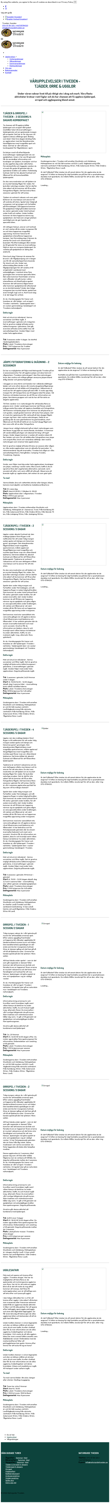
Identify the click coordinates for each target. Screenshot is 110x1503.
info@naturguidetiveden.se (13, 28)
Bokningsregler (11, 70)
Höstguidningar (15, 66)
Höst (25, 1458)
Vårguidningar (15, 61)
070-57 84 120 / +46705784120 (15, 25)
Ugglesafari (10, 1471)
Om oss (8, 68)
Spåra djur (9, 1480)
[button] (55, 39)
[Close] (75, 2)
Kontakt (8, 72)
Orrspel (8, 1469)
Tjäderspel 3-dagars (14, 1467)
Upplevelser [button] (10, 56)
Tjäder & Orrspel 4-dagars (16, 1464)
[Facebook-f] (5, 6)
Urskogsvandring (12, 1476)
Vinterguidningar (16, 59)
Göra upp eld (10, 1483)
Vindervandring (11, 1478)
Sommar (19, 1458)
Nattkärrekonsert (12, 1473)
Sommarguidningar (17, 63)
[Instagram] (6, 8)
